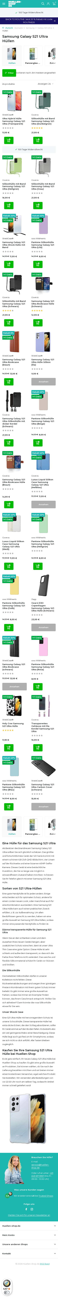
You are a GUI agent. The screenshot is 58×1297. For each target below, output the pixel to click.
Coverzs (35, 115)
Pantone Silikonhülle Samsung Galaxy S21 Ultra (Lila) (42, 245)
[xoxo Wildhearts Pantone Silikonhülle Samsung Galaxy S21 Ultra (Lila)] (43, 224)
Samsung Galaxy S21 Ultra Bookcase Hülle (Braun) (13, 482)
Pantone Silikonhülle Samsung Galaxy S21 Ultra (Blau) (13, 787)
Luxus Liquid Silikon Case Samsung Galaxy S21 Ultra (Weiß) (13, 545)
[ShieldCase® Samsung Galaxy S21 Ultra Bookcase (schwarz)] (14, 646)
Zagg (33, 599)
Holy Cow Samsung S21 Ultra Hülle (13, 724)
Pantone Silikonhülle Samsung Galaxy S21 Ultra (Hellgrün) (42, 544)
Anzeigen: (43, 84)
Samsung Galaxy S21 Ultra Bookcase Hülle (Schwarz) (42, 304)
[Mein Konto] (48, 4)
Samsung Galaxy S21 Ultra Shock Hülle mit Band (13, 245)
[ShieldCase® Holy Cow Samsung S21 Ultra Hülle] (14, 706)
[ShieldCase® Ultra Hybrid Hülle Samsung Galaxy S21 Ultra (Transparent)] (14, 101)
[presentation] (54, 55)
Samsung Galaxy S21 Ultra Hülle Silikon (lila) (42, 362)
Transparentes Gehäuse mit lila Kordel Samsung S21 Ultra (42, 727)
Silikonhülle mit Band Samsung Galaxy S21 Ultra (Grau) (43, 186)
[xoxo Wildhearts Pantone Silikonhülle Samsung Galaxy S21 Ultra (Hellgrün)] (43, 524)
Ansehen (43, 381)
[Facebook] (26, 1209)
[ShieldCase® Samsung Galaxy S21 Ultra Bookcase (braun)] (14, 342)
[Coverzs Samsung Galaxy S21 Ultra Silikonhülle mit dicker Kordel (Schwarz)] (14, 401)
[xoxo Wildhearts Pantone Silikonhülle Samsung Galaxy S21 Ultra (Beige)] (43, 401)
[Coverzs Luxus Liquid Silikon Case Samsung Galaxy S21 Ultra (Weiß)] (14, 524)
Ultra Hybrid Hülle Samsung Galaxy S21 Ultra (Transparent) (13, 121)
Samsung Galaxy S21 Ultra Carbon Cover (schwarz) (42, 787)
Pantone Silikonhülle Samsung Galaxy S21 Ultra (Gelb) (13, 605)
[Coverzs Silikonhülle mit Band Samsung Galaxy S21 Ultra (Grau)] (43, 166)
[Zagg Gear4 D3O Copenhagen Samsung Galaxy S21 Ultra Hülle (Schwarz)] (43, 585)
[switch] (7, 1292)
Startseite (18, 28)
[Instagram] (32, 1209)
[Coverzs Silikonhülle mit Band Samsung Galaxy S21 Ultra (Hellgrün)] (14, 166)
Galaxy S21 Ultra (45, 28)
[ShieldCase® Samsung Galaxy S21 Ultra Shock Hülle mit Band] (14, 224)
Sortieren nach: (23, 72)
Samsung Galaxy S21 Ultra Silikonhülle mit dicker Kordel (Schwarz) (13, 422)
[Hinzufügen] (8, 140)
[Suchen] (42, 3)
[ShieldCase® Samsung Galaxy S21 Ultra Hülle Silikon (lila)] (43, 342)
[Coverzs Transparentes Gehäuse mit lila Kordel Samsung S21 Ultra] (43, 706)
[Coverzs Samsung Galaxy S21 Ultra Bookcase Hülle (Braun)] (14, 462)
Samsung (30, 28)
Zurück (9, 28)
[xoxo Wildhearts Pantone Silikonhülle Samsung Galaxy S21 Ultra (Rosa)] (43, 646)
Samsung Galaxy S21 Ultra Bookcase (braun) (13, 362)
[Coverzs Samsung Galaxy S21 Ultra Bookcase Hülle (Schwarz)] (43, 283)
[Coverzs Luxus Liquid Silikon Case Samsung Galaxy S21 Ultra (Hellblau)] (43, 462)
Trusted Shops (46, 1195)
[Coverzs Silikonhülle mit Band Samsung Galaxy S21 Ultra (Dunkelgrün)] (43, 101)
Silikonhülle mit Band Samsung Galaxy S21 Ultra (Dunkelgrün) (43, 121)
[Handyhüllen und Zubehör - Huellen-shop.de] (20, 4)
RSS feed (44, 1264)
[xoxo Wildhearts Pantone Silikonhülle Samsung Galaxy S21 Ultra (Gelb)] (14, 585)
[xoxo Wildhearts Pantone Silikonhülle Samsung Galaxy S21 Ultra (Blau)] (14, 767)
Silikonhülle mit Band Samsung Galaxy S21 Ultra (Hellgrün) (14, 186)
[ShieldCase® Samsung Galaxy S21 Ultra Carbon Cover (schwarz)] (43, 767)
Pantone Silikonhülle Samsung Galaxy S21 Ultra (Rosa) (42, 667)
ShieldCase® (7, 115)
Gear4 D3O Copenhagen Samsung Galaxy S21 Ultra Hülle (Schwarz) (42, 607)
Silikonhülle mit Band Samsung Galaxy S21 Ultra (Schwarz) (14, 304)
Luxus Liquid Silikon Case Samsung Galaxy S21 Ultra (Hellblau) (42, 483)
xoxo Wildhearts (38, 238)
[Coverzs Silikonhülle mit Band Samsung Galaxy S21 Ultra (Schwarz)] (14, 283)
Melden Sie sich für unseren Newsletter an (29, 1215)
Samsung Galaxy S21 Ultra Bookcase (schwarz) (13, 667)
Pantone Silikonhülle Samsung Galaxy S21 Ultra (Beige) (42, 421)
